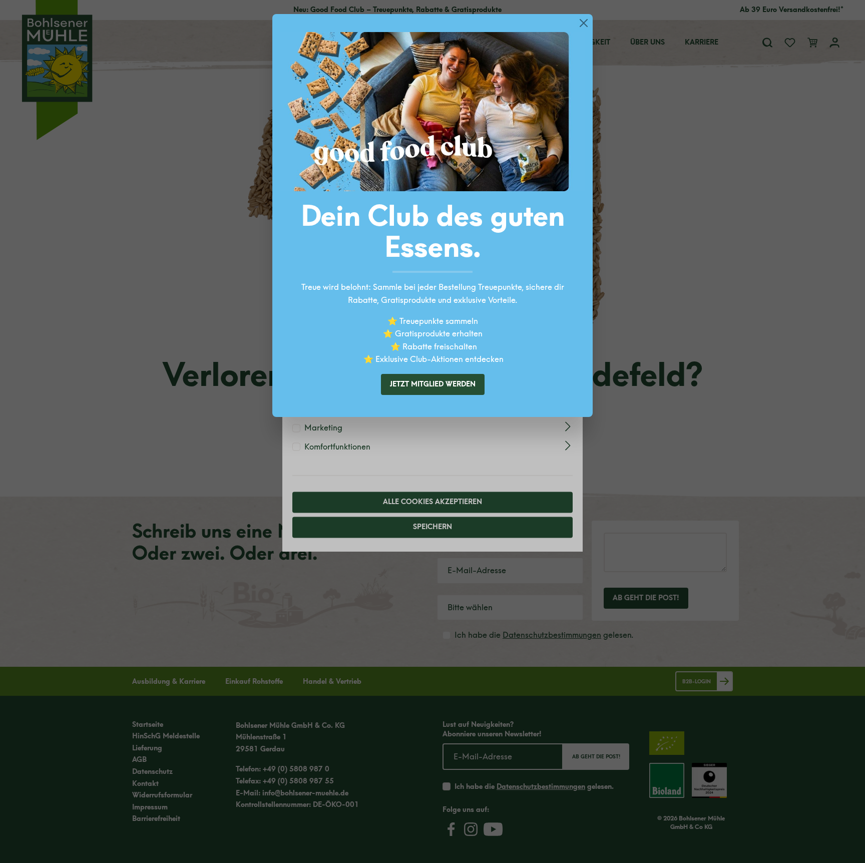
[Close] (583, 23)
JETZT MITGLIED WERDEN (433, 384)
